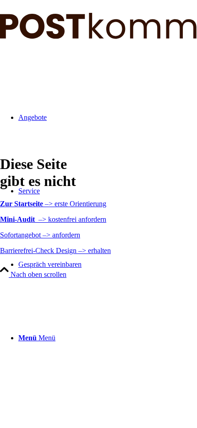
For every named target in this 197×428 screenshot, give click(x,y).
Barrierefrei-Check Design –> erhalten (55, 250)
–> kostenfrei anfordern (53, 219)
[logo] (98, 36)
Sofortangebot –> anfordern (40, 235)
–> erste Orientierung (53, 204)
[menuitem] (107, 264)
